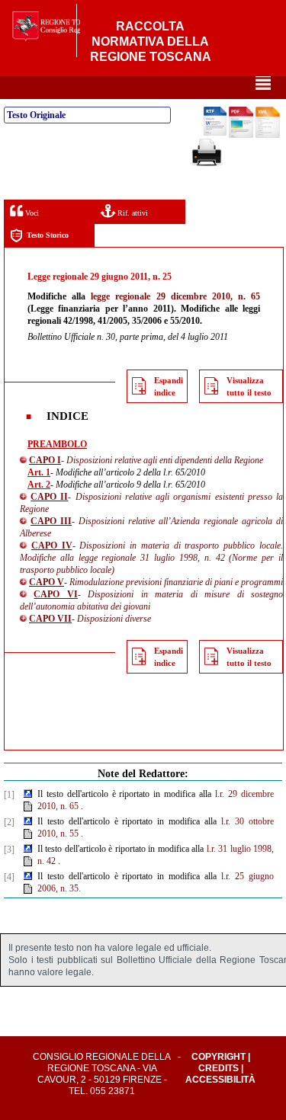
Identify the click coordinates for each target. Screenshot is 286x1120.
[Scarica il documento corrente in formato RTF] (215, 132)
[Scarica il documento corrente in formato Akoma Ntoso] (267, 135)
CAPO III (51, 521)
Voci (31, 213)
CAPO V (46, 582)
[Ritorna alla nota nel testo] (28, 794)
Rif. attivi (131, 213)
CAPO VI (55, 594)
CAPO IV (51, 545)
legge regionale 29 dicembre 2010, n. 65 (175, 296)
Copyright (218, 1056)
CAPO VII (50, 618)
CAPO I (45, 460)
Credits (218, 1068)
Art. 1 (38, 472)
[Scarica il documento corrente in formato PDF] (241, 135)
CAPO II (49, 496)
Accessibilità (220, 1079)
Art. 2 (38, 484)
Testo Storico (48, 235)
